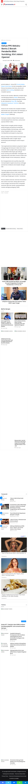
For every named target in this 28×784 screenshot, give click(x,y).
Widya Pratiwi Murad (6, 86)
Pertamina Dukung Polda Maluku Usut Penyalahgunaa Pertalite (17, 761)
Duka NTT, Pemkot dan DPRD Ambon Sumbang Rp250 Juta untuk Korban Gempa (13, 626)
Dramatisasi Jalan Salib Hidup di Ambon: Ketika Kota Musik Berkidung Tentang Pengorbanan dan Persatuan (18, 507)
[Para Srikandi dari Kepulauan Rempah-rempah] (5, 515)
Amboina (8, 40)
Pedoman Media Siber (20, 774)
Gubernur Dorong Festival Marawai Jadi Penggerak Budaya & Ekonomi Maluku (7, 341)
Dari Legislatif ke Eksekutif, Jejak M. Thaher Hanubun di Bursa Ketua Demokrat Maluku (7, 323)
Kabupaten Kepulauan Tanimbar (10, 103)
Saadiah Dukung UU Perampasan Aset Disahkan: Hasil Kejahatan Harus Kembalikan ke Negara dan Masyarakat (17, 636)
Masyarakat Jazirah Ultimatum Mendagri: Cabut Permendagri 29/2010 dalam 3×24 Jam (20, 443)
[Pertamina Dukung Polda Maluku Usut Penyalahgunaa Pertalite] (5, 762)
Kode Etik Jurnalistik (14, 778)
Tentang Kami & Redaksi (8, 774)
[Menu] (2, 5)
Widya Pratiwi (20, 228)
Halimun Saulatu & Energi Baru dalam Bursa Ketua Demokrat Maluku (18, 645)
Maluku (16, 97)
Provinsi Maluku (20, 84)
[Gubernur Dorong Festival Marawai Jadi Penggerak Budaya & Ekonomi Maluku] (7, 333)
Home (3, 40)
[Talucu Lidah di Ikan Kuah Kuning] (5, 500)
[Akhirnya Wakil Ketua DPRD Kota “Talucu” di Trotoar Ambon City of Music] (5, 528)
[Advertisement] (14, 22)
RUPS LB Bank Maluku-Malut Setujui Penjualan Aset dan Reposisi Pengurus (20, 323)
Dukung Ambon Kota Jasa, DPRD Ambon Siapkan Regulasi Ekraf (18, 652)
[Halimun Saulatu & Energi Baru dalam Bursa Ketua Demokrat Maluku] (5, 645)
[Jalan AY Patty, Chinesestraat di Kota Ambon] (5, 521)
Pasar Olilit (14, 101)
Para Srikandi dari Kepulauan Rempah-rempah (17, 513)
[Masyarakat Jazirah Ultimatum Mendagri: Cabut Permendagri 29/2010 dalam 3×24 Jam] (21, 384)
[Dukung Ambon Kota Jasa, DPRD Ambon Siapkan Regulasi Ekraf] (5, 704)
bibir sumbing (10, 90)
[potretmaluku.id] (9, 4)
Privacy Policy (5, 776)
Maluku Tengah (5, 114)
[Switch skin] (26, 5)
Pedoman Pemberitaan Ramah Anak (17, 776)
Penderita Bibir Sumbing (11, 228)
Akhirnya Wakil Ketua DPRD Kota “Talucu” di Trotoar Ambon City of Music (17, 527)
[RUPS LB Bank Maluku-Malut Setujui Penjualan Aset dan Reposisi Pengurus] (21, 316)
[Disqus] (14, 471)
